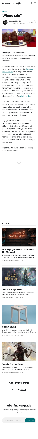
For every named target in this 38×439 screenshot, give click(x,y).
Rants (4, 11)
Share (31, 22)
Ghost (23, 390)
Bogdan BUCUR (15, 21)
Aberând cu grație (11, 3)
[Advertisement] (19, 191)
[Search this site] (31, 3)
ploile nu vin (25, 96)
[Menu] (35, 3)
